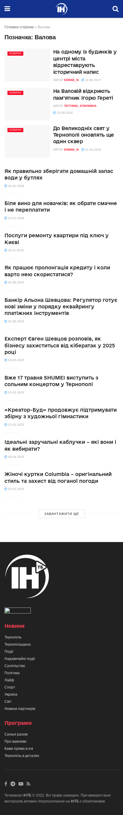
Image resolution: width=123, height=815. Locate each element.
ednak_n (71, 80)
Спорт (9, 687)
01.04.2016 (92, 149)
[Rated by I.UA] (17, 611)
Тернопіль (12, 637)
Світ (8, 702)
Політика (12, 673)
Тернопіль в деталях (21, 756)
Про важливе (15, 741)
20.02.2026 (15, 186)
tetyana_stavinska (80, 105)
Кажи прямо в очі (18, 749)
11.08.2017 (92, 80)
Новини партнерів (19, 709)
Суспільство (14, 666)
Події (8, 651)
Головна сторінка (19, 27)
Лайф (9, 680)
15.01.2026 (15, 218)
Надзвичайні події (19, 659)
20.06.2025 (15, 282)
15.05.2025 (15, 392)
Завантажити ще (61, 514)
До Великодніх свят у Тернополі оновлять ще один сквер (83, 134)
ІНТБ (27, 795)
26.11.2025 (15, 250)
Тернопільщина (17, 644)
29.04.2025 (15, 456)
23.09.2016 (64, 112)
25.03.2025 (15, 489)
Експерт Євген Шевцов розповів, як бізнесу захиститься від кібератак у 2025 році (59, 345)
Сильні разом (15, 734)
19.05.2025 (15, 360)
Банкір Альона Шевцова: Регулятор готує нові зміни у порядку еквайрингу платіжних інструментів (60, 306)
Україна (10, 694)
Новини (15, 53)
